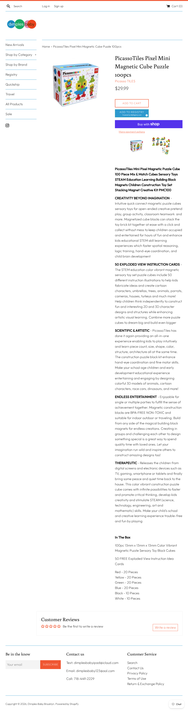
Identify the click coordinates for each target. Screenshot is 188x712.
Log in (46, 6)
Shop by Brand (16, 64)
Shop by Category (21, 55)
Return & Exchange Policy (145, 684)
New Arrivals (15, 45)
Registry (11, 74)
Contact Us (135, 668)
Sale (9, 114)
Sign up (59, 6)
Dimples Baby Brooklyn (41, 704)
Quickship (13, 84)
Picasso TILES (125, 81)
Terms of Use (136, 678)
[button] (132, 113)
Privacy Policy (137, 673)
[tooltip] (146, 114)
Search (132, 663)
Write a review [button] (165, 627)
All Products (14, 104)
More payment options (132, 131)
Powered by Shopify (67, 704)
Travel (10, 94)
